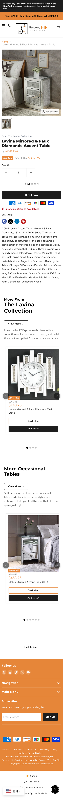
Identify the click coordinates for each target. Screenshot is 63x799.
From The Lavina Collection (17, 136)
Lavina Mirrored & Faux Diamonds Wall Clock (31, 411)
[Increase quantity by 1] (31, 172)
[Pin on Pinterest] (23, 221)
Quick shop (33, 421)
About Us (17, 749)
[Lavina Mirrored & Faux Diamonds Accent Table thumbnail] (7, 123)
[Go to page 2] (30, 448)
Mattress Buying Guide (29, 753)
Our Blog (56, 760)
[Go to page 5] (36, 620)
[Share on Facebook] (4, 221)
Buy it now (31, 195)
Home (5, 41)
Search (5, 749)
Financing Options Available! (21, 209)
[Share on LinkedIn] (16, 221)
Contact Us (31, 749)
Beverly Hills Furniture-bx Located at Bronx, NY (29, 756)
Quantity (6, 165)
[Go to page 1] (27, 448)
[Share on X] (10, 221)
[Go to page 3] (33, 448)
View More (14, 323)
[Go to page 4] (36, 448)
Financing (44, 749)
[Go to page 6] (38, 620)
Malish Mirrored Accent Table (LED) (29, 582)
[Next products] (57, 396)
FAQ (55, 749)
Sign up (50, 717)
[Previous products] (6, 396)
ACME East (11, 151)
